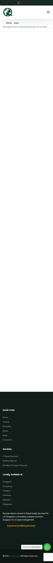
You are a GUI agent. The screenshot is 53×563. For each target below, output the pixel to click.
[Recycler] (8, 12)
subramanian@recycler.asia (21, 526)
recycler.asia (14, 556)
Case (16, 23)
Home (9, 23)
